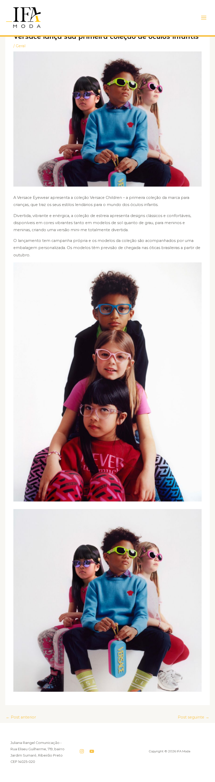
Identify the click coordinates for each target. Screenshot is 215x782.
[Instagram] (81, 751)
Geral (20, 46)
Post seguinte (193, 717)
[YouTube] (91, 751)
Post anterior (21, 717)
